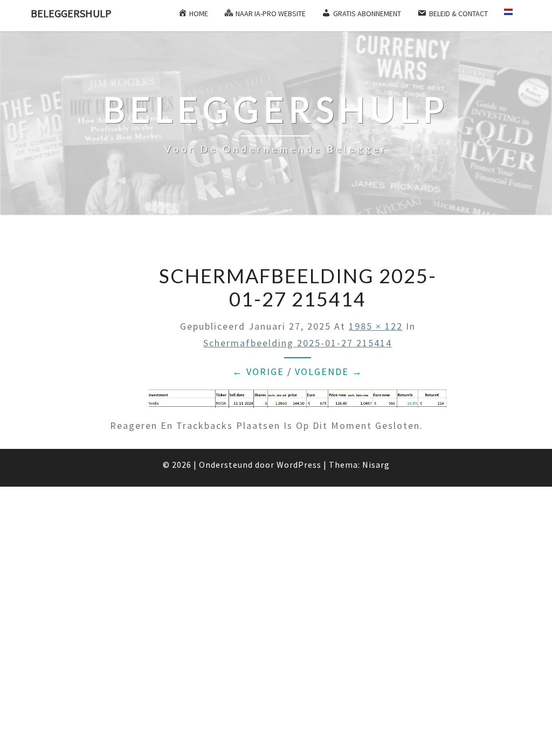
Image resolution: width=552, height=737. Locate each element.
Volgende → (329, 371)
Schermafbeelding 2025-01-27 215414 (297, 343)
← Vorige (258, 371)
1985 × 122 (376, 326)
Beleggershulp (71, 13)
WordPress (299, 464)
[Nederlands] (513, 15)
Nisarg (376, 464)
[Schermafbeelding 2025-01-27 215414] (298, 403)
